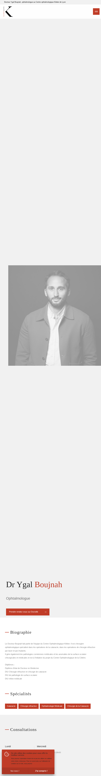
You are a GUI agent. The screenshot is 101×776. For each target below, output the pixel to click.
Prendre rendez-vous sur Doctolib (23, 612)
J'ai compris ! (41, 771)
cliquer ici (36, 763)
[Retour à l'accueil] (8, 16)
